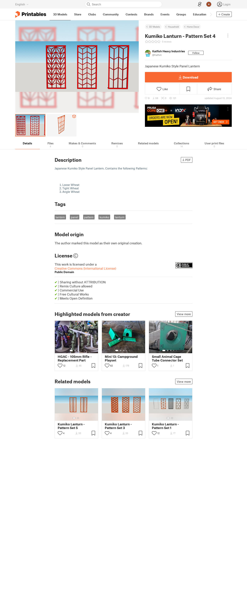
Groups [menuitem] (181, 14)
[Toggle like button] (60, 365)
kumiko (104, 217)
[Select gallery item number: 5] (129, 350)
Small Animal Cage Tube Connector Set (167, 358)
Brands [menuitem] (149, 14)
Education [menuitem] (199, 14)
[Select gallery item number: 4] (81, 350)
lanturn (119, 217)
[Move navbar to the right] (210, 14)
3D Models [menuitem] (60, 14)
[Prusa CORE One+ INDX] (188, 115)
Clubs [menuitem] (92, 14)
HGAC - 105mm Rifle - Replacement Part (75, 358)
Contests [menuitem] (131, 14)
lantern (60, 217)
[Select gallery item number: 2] (75, 350)
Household (173, 26)
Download (190, 77)
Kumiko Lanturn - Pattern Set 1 (165, 426)
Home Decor (193, 26)
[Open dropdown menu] (228, 35)
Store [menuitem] (77, 14)
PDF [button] (188, 160)
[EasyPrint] (200, 4)
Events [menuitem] (165, 14)
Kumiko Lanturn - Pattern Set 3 (118, 426)
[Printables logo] (30, 14)
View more (184, 314)
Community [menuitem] (111, 14)
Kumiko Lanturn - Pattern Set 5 (71, 426)
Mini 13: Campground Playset (121, 358)
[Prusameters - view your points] (208, 4)
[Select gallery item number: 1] (71, 350)
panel (74, 217)
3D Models (154, 26)
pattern (89, 217)
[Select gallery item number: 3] (78, 350)
